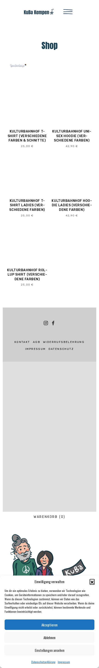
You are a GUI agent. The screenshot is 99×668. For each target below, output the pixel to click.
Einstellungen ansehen (49, 650)
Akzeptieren (49, 624)
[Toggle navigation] (68, 11)
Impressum (64, 662)
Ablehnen (49, 637)
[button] (92, 581)
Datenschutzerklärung (43, 662)
